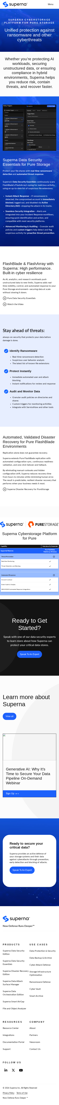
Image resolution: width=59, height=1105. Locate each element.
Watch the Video (15, 304)
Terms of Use (21, 1093)
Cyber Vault (35, 989)
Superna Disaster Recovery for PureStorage (28, 489)
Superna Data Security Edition (13, 952)
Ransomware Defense (40, 982)
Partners (34, 1035)
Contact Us (35, 1049)
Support (7, 1049)
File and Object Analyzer (14, 1008)
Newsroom (35, 1042)
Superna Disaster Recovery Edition (16, 972)
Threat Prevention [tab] (7, 556)
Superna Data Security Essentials (13, 962)
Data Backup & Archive (41, 958)
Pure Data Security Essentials (21, 298)
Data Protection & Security (43, 951)
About (33, 1028)
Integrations (8, 1035)
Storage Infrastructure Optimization (40, 973)
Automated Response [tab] (8, 575)
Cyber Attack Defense (40, 965)
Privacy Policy (8, 1093)
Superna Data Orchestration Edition (13, 993)
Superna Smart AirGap (13, 1001)
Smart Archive (36, 996)
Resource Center (11, 1028)
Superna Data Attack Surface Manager (13, 982)
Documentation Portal (13, 1042)
